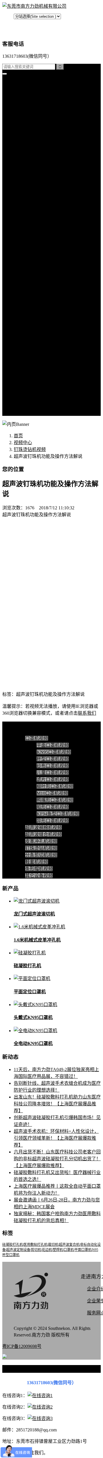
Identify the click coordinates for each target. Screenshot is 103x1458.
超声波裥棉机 (39, 124)
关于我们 (23, 337)
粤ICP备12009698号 (21, 1346)
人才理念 (34, 385)
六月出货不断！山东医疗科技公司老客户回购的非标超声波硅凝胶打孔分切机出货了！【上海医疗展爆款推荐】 (57, 1158)
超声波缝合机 (39, 131)
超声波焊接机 (39, 206)
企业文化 (34, 364)
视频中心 (23, 268)
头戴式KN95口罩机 (33, 1017)
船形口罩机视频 (53, 807)
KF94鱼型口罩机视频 (58, 813)
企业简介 (34, 344)
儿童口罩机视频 (53, 772)
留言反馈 (23, 412)
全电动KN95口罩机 (33, 1043)
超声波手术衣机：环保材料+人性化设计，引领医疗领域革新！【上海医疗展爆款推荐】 (56, 1138)
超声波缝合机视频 (43, 289)
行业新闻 (34, 241)
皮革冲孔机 (36, 138)
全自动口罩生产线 (43, 193)
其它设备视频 (39, 330)
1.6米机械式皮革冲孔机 (37, 939)
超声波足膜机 (39, 179)
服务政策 (34, 357)
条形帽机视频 (39, 323)
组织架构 (34, 371)
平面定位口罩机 (30, 991)
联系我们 (34, 351)
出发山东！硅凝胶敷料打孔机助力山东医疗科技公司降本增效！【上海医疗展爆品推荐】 (57, 1104)
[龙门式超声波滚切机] (37, 901)
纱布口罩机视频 (53, 765)
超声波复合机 (27, 97)
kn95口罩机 (25, 90)
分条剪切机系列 (41, 152)
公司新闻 (34, 234)
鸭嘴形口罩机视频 (55, 800)
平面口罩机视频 (53, 745)
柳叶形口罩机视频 (55, 786)
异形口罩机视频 (53, 820)
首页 (18, 83)
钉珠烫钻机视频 (41, 303)
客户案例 (34, 255)
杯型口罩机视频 (53, 758)
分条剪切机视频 (41, 309)
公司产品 (23, 110)
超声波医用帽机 (41, 165)
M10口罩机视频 (52, 793)
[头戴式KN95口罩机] (35, 1004)
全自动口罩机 (39, 117)
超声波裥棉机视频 (43, 282)
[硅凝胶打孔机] (30, 952)
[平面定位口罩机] (32, 978)
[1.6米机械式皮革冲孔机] (39, 926)
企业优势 (34, 392)
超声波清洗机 (39, 213)
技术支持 (34, 248)
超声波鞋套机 (39, 172)
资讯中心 (23, 220)
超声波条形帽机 (41, 158)
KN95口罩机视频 (54, 752)
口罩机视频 (36, 275)
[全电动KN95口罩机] (35, 1030)
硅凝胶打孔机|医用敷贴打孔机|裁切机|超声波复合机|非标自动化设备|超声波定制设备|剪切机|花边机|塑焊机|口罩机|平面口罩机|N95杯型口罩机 (51, 1250)
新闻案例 (34, 227)
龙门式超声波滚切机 (34, 913)
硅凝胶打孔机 (27, 104)
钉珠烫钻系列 (39, 145)
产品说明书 (36, 261)
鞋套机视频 (36, 316)
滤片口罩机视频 (53, 779)
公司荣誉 (34, 378)
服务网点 (34, 399)
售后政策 (34, 406)
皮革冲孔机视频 (41, 296)
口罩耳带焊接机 (41, 186)
